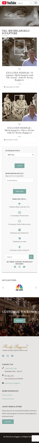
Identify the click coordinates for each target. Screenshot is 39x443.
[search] (31, 3)
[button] (3, 288)
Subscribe (20, 191)
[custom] (15, 267)
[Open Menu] (35, 16)
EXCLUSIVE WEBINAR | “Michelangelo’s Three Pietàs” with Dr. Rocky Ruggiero (19, 130)
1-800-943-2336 (11, 368)
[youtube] (24, 267)
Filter (19, 166)
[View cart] (35, 3)
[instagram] (20, 267)
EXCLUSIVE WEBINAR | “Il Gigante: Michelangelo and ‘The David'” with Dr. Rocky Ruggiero (19, 76)
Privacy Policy (7, 395)
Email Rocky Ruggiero (12, 383)
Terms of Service (8, 399)
